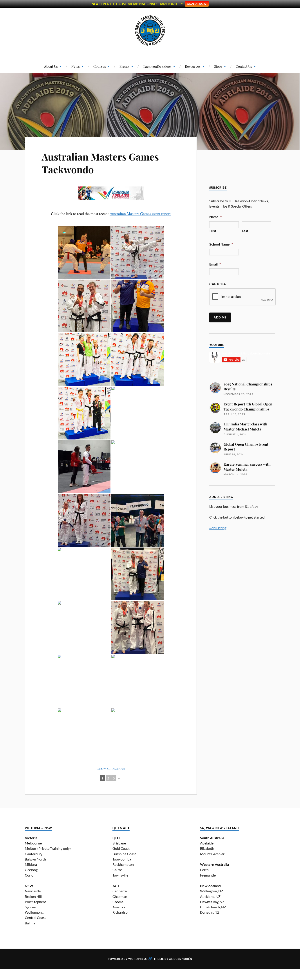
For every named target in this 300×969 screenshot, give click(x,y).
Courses (99, 66)
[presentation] (242, 297)
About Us (51, 66)
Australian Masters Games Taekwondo (100, 162)
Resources (193, 66)
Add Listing (217, 528)
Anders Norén (180, 958)
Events (124, 66)
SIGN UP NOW (196, 3)
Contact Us (244, 66)
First (213, 231)
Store (218, 66)
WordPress (137, 958)
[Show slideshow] (110, 769)
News (75, 66)
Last (245, 231)
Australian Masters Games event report (140, 213)
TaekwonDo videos (157, 66)
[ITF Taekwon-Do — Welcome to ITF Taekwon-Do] (150, 30)
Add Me (220, 317)
